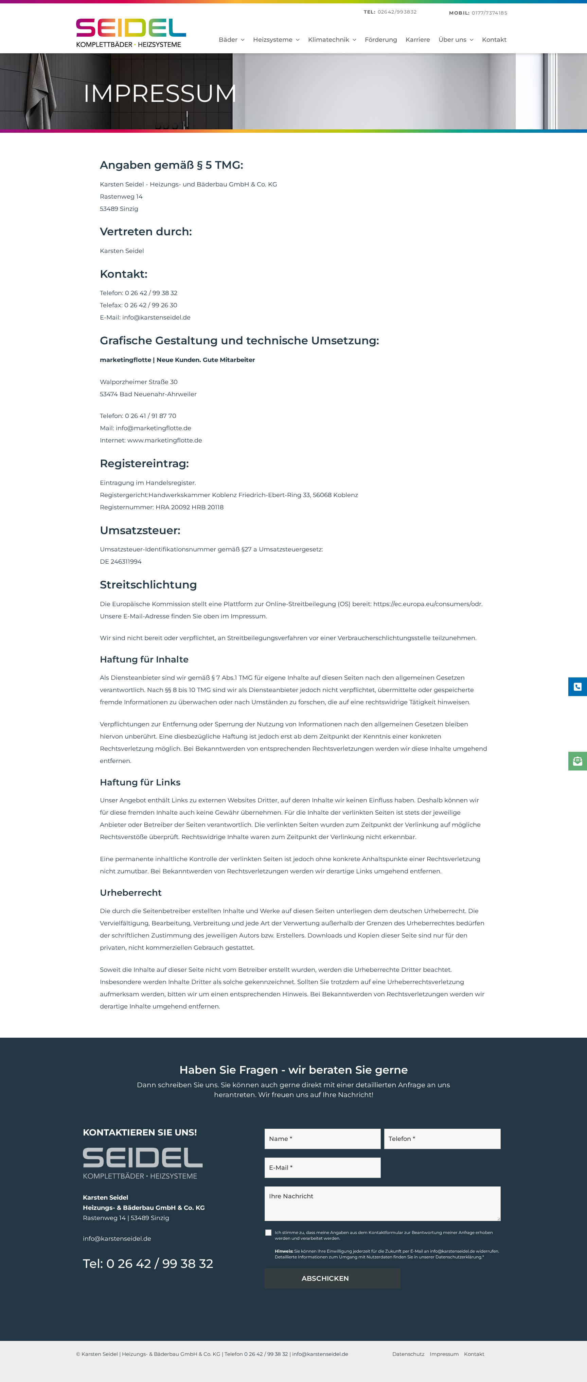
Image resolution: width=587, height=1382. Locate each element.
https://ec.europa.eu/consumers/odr (427, 604)
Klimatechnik (328, 39)
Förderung (381, 39)
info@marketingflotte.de (153, 428)
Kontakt (494, 39)
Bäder (228, 39)
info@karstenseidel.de (156, 317)
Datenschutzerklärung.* (459, 1256)
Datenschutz (408, 1354)
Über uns (452, 39)
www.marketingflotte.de (164, 440)
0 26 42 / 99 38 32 (151, 293)
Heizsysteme (272, 39)
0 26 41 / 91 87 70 (150, 416)
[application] (241, 39)
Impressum (444, 1354)
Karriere (418, 39)
